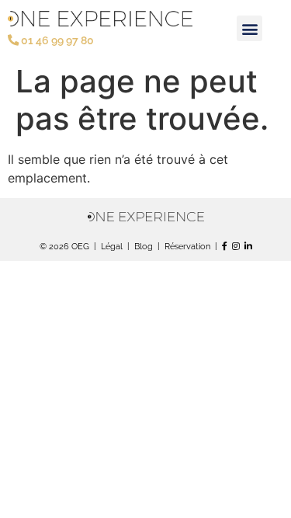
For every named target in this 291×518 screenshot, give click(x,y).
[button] (249, 28)
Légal (112, 246)
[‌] (248, 246)
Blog (143, 246)
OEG (80, 246)
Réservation (187, 246)
